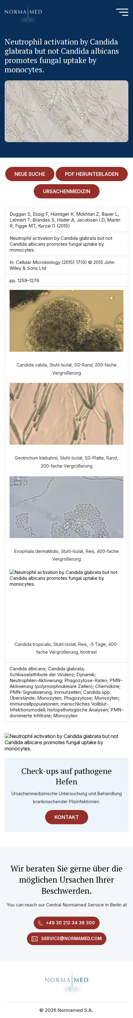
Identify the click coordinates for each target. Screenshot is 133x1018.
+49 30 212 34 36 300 (70, 922)
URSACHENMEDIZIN (66, 191)
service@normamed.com (71, 938)
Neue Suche (30, 174)
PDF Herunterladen (91, 174)
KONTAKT (66, 817)
